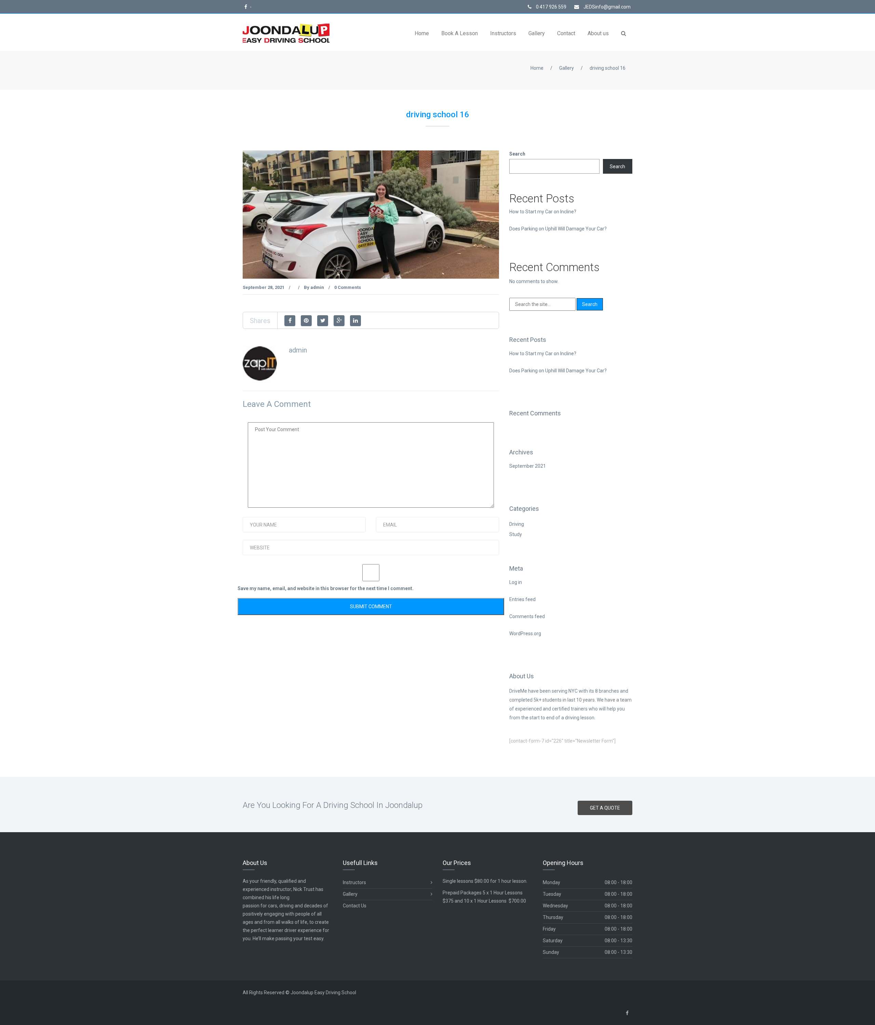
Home (422, 33)
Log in (515, 582)
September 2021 (527, 466)
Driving (516, 524)
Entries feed (522, 599)
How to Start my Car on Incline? (542, 211)
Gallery (536, 33)
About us (598, 33)
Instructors (503, 33)
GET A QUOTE (605, 808)
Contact (566, 33)
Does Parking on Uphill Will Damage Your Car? (558, 228)
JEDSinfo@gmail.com (606, 7)
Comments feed (527, 616)
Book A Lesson (459, 33)
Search (517, 154)
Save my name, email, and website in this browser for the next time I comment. (326, 588)
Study (515, 534)
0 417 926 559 (550, 7)
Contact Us (354, 905)
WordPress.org (525, 633)
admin (317, 287)
